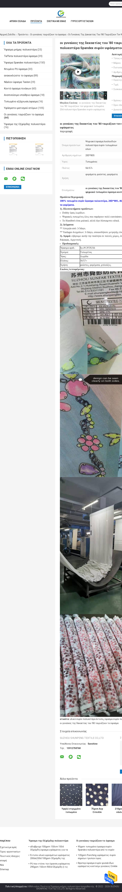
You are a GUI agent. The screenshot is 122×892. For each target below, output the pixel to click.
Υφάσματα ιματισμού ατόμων (20, 107)
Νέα (2, 865)
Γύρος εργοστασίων (82, 21)
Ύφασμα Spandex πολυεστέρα (21, 62)
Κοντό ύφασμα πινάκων (17, 88)
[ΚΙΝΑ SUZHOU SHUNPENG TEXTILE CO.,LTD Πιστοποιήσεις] (13, 149)
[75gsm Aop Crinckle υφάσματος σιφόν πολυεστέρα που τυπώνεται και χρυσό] (97, 795)
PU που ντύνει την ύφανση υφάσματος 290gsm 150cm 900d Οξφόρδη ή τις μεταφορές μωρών (50, 865)
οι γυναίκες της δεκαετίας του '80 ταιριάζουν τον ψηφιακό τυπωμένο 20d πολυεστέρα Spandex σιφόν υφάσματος (83, 106)
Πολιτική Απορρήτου (16, 886)
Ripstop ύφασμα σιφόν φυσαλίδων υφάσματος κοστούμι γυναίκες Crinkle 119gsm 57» (98, 865)
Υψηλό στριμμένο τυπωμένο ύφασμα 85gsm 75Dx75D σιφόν (71, 811)
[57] (78, 72)
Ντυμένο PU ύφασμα (15, 69)
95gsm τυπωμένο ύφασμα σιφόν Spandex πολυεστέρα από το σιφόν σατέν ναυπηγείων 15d (96, 848)
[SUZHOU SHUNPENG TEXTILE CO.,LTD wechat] (25, 179)
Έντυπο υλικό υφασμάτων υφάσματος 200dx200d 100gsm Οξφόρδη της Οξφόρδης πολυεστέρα (50, 857)
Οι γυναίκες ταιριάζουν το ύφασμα (48, 34)
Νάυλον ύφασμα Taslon (17, 82)
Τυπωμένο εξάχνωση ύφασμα (21, 101)
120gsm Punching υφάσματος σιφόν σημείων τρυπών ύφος (97, 857)
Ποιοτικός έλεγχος (10, 856)
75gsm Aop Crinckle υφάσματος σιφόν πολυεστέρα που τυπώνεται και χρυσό (97, 811)
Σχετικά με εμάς (56, 21)
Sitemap (4, 869)
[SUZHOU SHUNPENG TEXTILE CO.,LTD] (61, 14)
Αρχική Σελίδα (18, 21)
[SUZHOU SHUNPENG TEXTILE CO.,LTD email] (8, 179)
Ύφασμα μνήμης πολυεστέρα (20, 49)
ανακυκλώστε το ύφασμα (18, 75)
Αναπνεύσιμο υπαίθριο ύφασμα (21, 95)
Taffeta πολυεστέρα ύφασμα (20, 56)
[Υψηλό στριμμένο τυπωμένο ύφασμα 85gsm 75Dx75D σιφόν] (71, 795)
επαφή (3, 860)
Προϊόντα (36, 21)
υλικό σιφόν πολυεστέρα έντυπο (86, 719)
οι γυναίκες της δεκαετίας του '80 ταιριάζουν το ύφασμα (89, 723)
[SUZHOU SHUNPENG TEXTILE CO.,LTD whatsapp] (16, 179)
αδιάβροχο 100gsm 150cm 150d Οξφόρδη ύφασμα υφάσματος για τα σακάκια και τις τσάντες (49, 848)
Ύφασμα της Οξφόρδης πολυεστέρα (24, 124)
